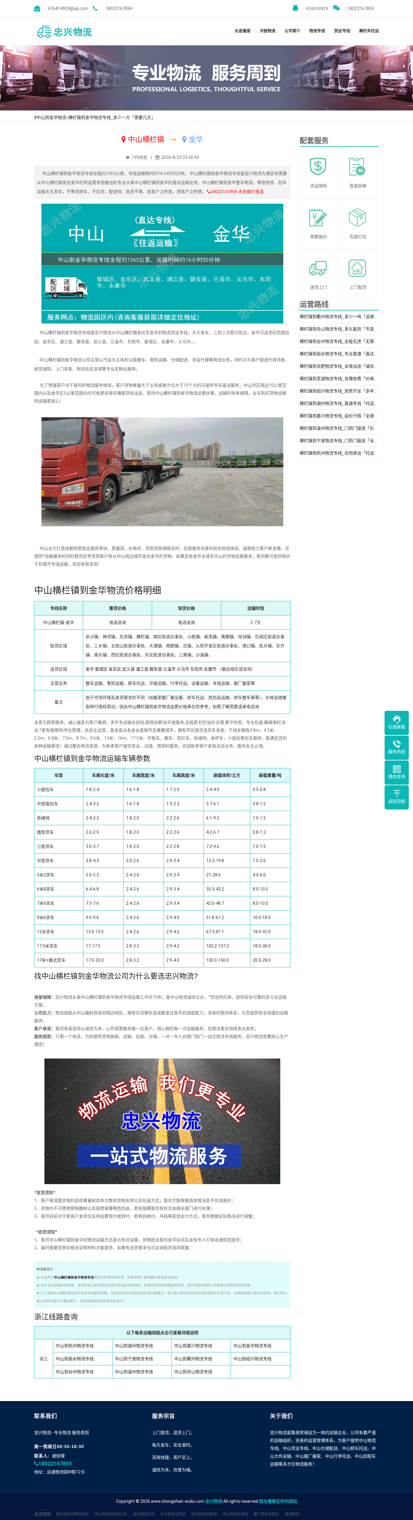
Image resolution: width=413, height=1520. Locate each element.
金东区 (115, 669)
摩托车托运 (369, 30)
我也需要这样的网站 (278, 1501)
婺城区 (101, 669)
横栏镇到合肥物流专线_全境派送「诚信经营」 (343, 366)
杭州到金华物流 (204, 1514)
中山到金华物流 (51, 117)
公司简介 (292, 30)
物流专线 (317, 30)
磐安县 (155, 669)
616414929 (315, 8)
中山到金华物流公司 (110, 1514)
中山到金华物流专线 (252, 1345)
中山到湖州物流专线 (134, 1345)
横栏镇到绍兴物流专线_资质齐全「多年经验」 (343, 391)
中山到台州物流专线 (75, 1371)
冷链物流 (267, 30)
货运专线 (342, 30)
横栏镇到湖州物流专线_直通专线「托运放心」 (343, 403)
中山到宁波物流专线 (134, 1358)
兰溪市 (169, 669)
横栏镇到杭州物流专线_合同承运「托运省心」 (343, 453)
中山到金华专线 (235, 1514)
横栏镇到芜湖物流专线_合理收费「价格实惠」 (343, 378)
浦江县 (142, 669)
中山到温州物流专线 (134, 1371)
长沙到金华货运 (173, 1514)
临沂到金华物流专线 (72, 1514)
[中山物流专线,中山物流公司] (64, 31)
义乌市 (183, 669)
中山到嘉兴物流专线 (193, 1345)
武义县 (128, 669)
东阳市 (196, 669)
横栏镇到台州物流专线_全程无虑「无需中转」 (343, 341)
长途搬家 (242, 30)
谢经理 (58, 1455)
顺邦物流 (292, 1514)
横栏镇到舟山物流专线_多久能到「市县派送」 (343, 329)
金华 (90, 669)
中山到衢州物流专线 (193, 1358)
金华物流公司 (143, 1514)
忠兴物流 (213, 1501)
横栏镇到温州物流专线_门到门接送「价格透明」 (345, 428)
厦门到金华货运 (266, 1514)
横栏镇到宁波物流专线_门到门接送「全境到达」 (345, 440)
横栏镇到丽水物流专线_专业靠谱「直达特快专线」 (347, 353)
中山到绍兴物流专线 (252, 1358)
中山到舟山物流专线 (193, 1371)
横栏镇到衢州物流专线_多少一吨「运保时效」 (343, 316)
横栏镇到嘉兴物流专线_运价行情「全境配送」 (343, 415)
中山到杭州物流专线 (75, 1345)
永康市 (210, 669)
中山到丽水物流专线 (75, 1358)
